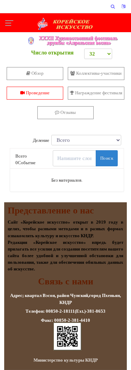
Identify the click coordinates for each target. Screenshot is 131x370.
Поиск (106, 158)
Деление (42, 140)
